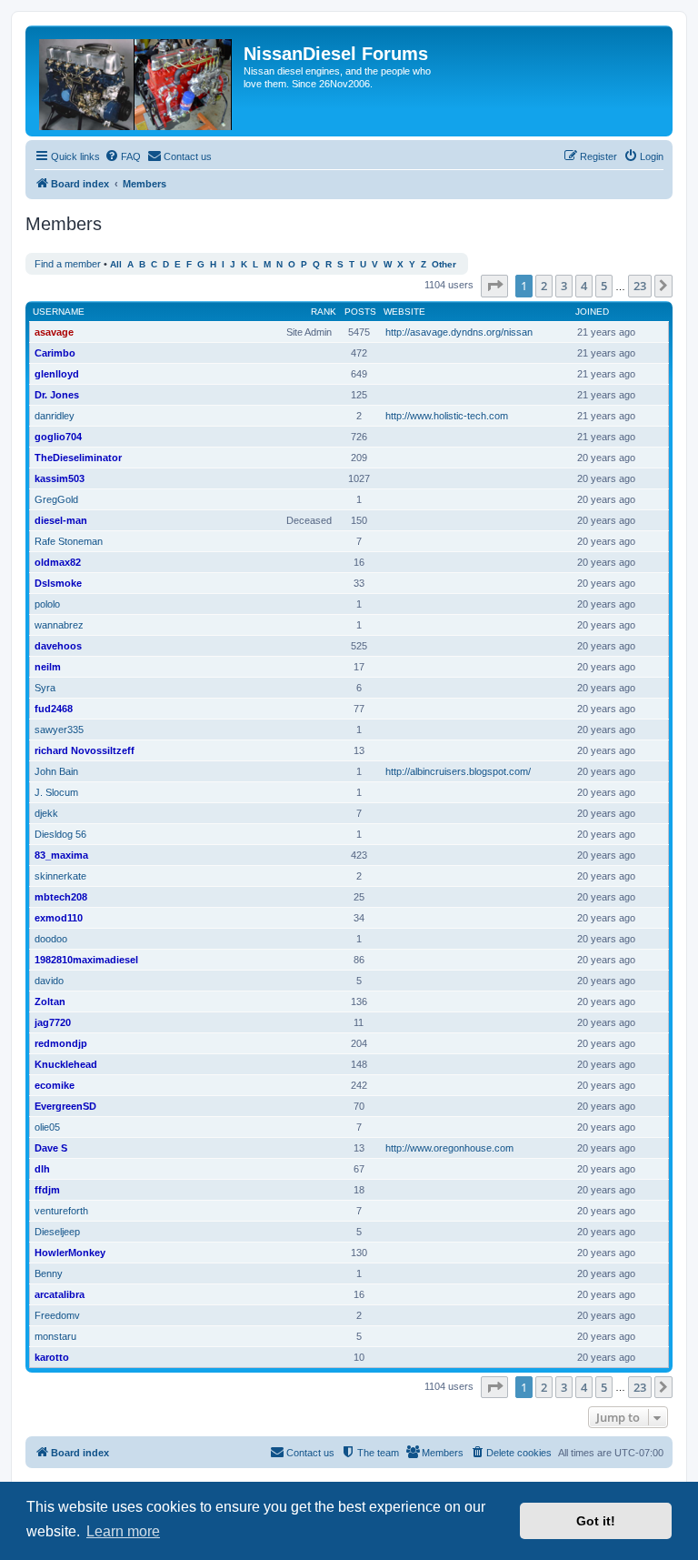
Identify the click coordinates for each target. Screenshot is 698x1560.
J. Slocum (56, 792)
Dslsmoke (58, 583)
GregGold (56, 499)
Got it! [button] (595, 1521)
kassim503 (60, 478)
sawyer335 (59, 729)
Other (444, 264)
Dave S (51, 1147)
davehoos (58, 645)
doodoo (51, 938)
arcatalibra (60, 1294)
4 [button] (584, 285)
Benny (49, 1273)
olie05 (47, 1127)
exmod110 (59, 917)
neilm (48, 666)
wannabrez (59, 624)
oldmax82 (58, 562)
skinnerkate (60, 876)
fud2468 (54, 708)
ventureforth (61, 1210)
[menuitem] (123, 156)
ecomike (55, 1085)
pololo (47, 604)
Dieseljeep (57, 1231)
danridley (55, 415)
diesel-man (61, 520)
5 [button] (604, 285)
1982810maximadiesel (86, 959)
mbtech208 (61, 896)
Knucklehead (66, 1064)
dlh (42, 1168)
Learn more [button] (123, 1531)
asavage (54, 332)
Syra (45, 687)
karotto (52, 1357)
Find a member (68, 263)
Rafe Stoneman (69, 541)
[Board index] (137, 81)
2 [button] (544, 285)
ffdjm (47, 1189)
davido (49, 980)
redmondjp (61, 1043)
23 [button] (639, 285)
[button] (494, 286)
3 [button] (564, 285)
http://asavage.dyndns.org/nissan (459, 332)
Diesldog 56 (60, 834)
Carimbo (55, 352)
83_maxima (61, 855)
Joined (592, 312)
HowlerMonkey (70, 1252)
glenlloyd (57, 373)
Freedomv (57, 1315)
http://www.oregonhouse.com (449, 1147)
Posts (360, 312)
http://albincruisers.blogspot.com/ (458, 771)
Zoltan (50, 1001)
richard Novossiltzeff (85, 750)
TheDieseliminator (78, 457)
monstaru (55, 1336)
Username (59, 312)
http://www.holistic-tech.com (446, 415)
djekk (46, 813)
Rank (323, 312)
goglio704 (58, 436)
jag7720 (53, 1022)
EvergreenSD (65, 1106)
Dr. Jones (57, 394)
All (116, 264)
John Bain (56, 771)
